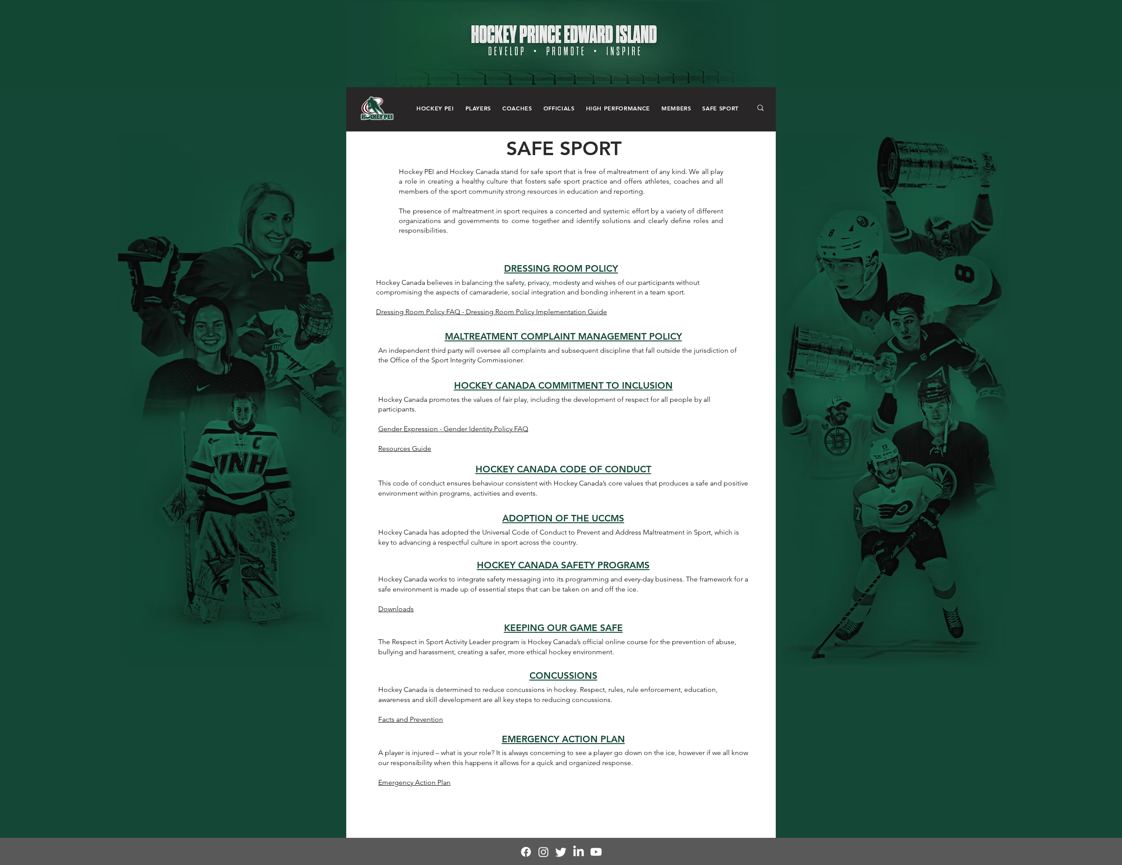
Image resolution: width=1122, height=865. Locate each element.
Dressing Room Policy (411, 312)
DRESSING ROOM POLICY (561, 268)
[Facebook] (526, 851)
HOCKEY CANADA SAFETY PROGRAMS (563, 565)
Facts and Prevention (410, 719)
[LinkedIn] (578, 851)
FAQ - (456, 312)
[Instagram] (543, 851)
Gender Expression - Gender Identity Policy (446, 429)
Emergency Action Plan (414, 782)
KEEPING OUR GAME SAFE (563, 627)
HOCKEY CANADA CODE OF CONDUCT (563, 469)
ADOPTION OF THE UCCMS (563, 518)
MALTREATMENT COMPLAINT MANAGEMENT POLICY (563, 336)
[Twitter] (561, 851)
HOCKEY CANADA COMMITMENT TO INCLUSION (563, 385)
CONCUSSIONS (563, 675)
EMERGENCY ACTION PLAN (563, 739)
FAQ (521, 429)
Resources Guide (404, 448)
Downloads (396, 609)
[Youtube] (596, 851)
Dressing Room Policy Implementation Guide (536, 312)
